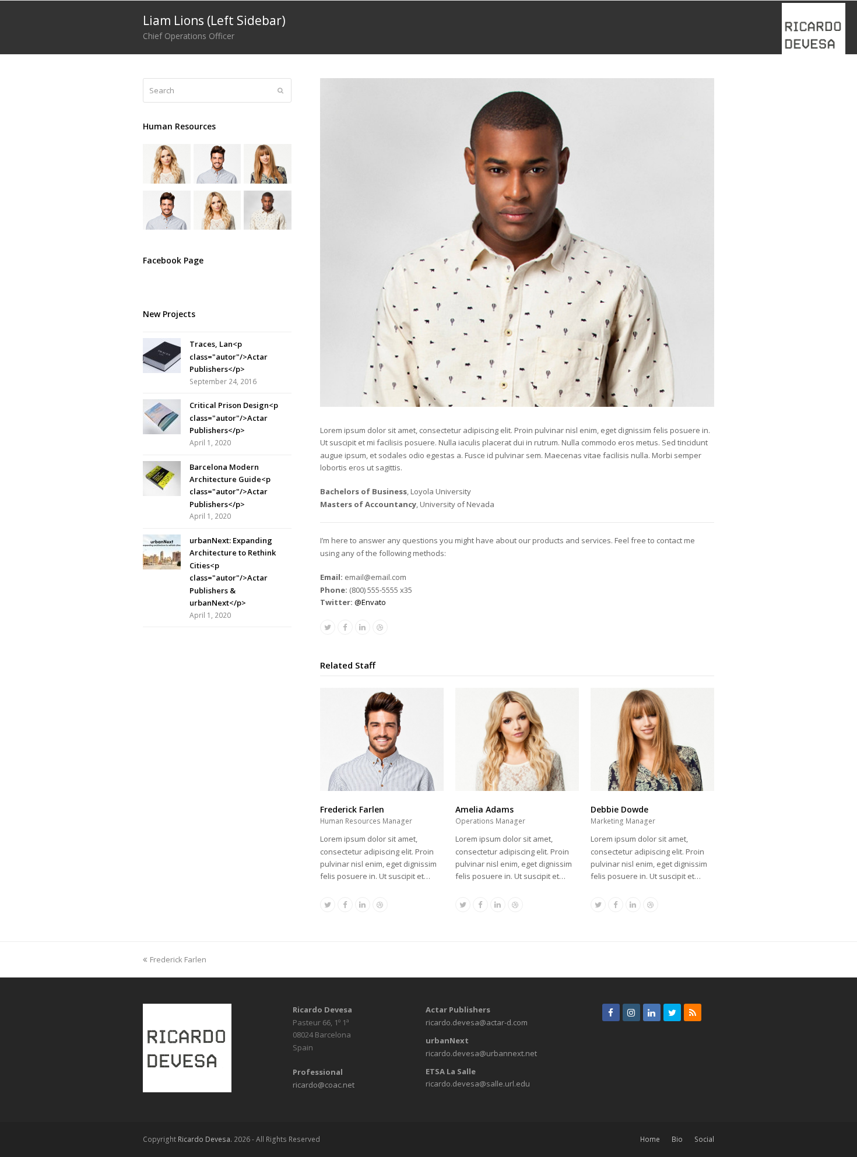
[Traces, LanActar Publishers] (162, 355)
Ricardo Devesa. (205, 1139)
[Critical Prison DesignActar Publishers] (162, 416)
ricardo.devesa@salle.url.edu (478, 1083)
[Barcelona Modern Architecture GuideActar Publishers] (162, 478)
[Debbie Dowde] (652, 788)
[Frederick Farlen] (382, 788)
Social (704, 1139)
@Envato (370, 602)
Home (650, 1139)
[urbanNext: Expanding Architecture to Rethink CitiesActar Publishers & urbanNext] (162, 551)
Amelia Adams (484, 809)
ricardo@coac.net (323, 1084)
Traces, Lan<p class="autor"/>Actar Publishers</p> (228, 356)
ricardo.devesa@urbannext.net (481, 1053)
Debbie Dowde (619, 809)
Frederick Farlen (352, 809)
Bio (677, 1139)
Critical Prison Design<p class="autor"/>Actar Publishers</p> (233, 417)
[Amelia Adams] (517, 788)
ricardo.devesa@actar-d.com (477, 1022)
